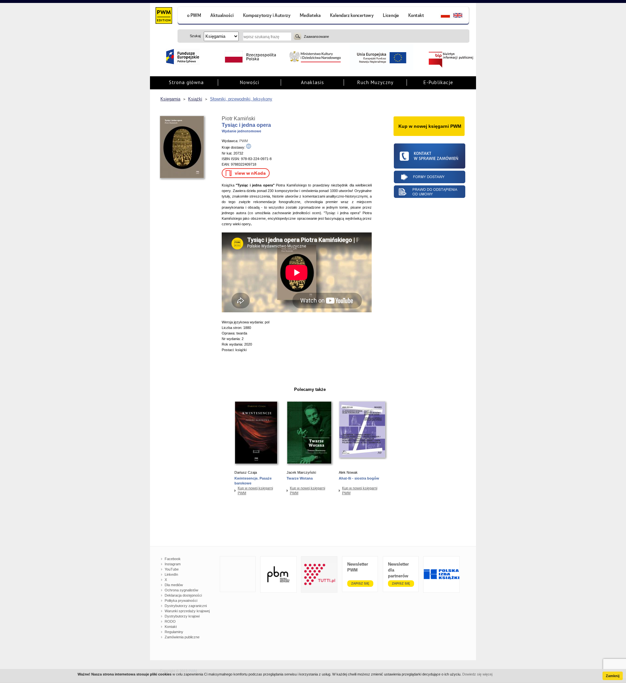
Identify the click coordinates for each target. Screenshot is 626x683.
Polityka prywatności (181, 600)
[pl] (441, 16)
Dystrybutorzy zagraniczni (186, 606)
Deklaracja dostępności (183, 595)
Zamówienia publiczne (182, 637)
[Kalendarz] (352, 16)
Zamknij (612, 676)
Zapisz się (360, 583)
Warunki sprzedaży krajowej (187, 611)
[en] (461, 16)
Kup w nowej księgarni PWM (255, 490)
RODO (170, 621)
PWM (243, 141)
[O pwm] (191, 16)
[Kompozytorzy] (267, 16)
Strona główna (186, 82)
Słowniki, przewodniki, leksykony (241, 99)
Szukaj (297, 36)
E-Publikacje (438, 82)
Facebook (173, 559)
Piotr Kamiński (238, 118)
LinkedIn (171, 574)
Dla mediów (174, 585)
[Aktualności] (222, 16)
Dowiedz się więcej (477, 674)
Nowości (249, 82)
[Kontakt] (417, 16)
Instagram (173, 564)
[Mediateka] (310, 16)
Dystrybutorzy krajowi (182, 616)
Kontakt (171, 627)
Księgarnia (170, 99)
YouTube (172, 569)
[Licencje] (390, 16)
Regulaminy (174, 632)
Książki (195, 99)
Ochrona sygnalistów (181, 590)
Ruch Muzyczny (375, 82)
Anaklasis (312, 82)
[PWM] (163, 16)
